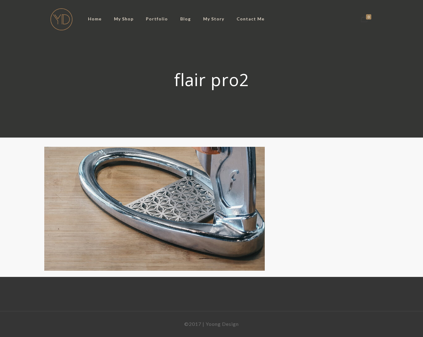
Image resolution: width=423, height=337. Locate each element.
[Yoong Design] (61, 18)
